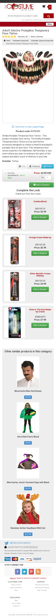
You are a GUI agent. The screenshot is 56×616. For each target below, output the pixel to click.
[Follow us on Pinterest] (32, 574)
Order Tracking (42, 590)
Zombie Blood (40, 201)
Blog (16, 600)
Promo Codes (16, 603)
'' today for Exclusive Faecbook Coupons (28, 578)
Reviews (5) (23, 37)
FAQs (16, 590)
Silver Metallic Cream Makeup (40, 274)
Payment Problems (16, 587)
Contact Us (16, 606)
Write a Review (37, 37)
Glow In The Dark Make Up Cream (40, 310)
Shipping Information (42, 585)
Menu (49, 24)
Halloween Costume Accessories (42, 41)
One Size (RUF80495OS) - (16, 175)
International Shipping (42, 587)
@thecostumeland (20, 542)
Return (49, 166)
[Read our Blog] (38, 574)
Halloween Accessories (21, 41)
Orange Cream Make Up (40, 237)
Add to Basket (43, 185)
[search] (48, 15)
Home (8, 41)
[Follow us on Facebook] (18, 574)
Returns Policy (16, 585)
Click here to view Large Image (29, 127)
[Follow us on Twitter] (25, 574)
